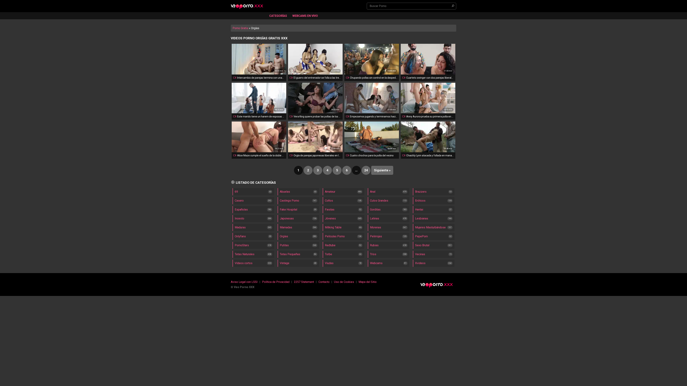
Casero (239, 200)
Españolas (241, 209)
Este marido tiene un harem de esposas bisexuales (261, 116)
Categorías (278, 16)
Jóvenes (330, 218)
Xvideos (420, 263)
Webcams (376, 263)
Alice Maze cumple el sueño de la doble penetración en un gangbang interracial (261, 155)
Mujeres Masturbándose (430, 227)
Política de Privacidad (275, 282)
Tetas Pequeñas (290, 254)
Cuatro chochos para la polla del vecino (372, 155)
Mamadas (286, 227)
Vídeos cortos (243, 263)
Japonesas (287, 218)
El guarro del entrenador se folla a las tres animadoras (317, 77)
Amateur (330, 191)
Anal (372, 191)
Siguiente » (382, 170)
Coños (329, 200)
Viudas (329, 263)
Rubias (374, 245)
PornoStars (242, 245)
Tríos (373, 254)
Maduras (240, 227)
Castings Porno (289, 200)
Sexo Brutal (422, 245)
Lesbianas (421, 218)
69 (236, 191)
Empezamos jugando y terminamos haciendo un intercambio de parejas (374, 116)
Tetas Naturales (244, 254)
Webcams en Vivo (305, 16)
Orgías (284, 236)
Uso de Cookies (344, 282)
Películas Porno (335, 236)
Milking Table (333, 227)
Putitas (284, 245)
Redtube (330, 245)
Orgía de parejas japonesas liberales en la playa (317, 155)
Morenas (375, 227)
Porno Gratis (240, 28)
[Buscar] (452, 6)
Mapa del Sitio (368, 282)
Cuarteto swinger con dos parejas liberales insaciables (430, 77)
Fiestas (329, 209)
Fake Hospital (288, 209)
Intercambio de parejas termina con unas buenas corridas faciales (261, 77)
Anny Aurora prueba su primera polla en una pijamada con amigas (430, 116)
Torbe (328, 254)
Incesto (239, 218)
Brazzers (421, 191)
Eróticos (420, 200)
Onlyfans (240, 236)
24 (366, 170)
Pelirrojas (376, 236)
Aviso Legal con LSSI (244, 282)
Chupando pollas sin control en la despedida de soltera (374, 77)
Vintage (284, 263)
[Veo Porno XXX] (249, 6)
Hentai (419, 209)
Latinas (374, 218)
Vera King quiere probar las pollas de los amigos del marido (317, 116)
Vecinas (420, 254)
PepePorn (421, 236)
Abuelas (285, 191)
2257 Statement (304, 282)
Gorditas (375, 209)
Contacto (324, 282)
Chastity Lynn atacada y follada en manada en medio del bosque (430, 155)
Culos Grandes (379, 200)
